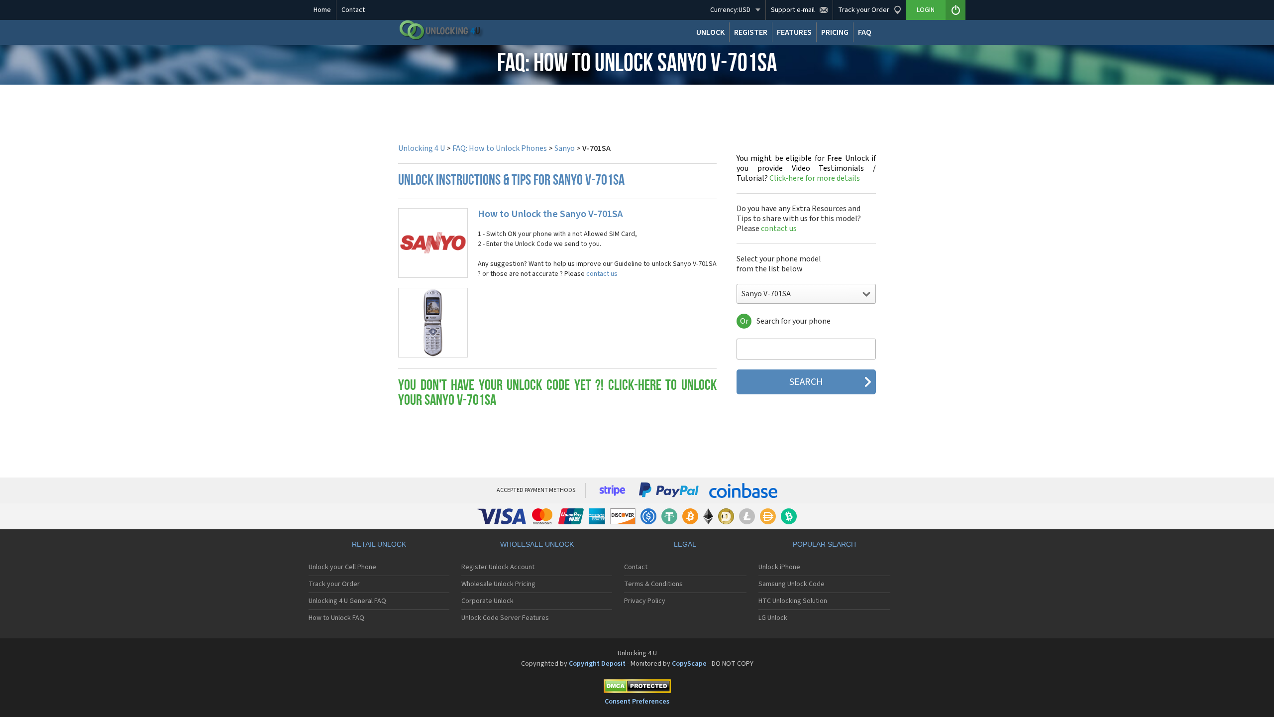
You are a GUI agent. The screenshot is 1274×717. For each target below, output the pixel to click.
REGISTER (750, 32)
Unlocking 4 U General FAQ (347, 601)
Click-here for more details (806, 168)
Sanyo (564, 148)
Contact (353, 10)
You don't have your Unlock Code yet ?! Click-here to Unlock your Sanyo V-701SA (557, 393)
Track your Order (334, 584)
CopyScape (689, 664)
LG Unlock (772, 618)
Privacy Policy (644, 601)
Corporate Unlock (487, 601)
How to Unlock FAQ (336, 618)
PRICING (835, 32)
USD (730, 10)
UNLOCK (710, 32)
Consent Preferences (637, 702)
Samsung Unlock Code (791, 584)
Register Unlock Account (497, 567)
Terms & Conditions (653, 584)
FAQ (864, 32)
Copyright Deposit (597, 664)
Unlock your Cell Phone (342, 567)
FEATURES (794, 32)
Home (322, 10)
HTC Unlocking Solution (792, 601)
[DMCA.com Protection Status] (637, 688)
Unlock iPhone (779, 567)
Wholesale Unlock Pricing (498, 584)
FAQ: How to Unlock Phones (499, 148)
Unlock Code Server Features (505, 618)
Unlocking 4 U (421, 148)
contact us (602, 274)
